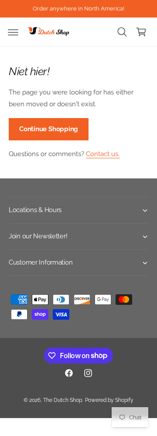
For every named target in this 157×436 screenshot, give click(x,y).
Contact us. (102, 154)
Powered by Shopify (109, 400)
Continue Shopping (48, 129)
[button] (13, 32)
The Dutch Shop (62, 400)
